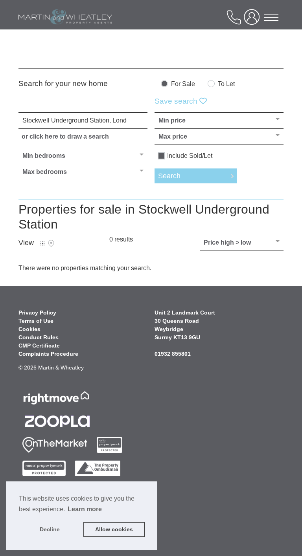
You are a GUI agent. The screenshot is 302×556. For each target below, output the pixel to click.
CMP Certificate (39, 345)
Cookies (29, 329)
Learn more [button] (85, 509)
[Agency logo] (65, 29)
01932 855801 (173, 354)
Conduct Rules (38, 337)
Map (51, 243)
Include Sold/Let (189, 156)
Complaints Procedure (48, 354)
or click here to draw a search (65, 136)
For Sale (183, 84)
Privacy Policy (37, 312)
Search (169, 176)
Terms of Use (35, 321)
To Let (226, 84)
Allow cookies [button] (114, 529)
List (42, 243)
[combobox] (82, 120)
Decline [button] (50, 529)
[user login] (253, 20)
